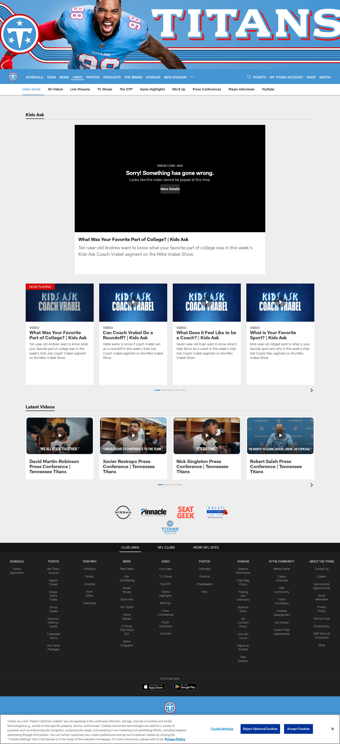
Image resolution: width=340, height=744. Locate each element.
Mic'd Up (165, 603)
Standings (89, 603)
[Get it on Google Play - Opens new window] (185, 689)
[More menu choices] (192, 77)
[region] (170, 729)
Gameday (204, 568)
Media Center (282, 568)
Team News (127, 568)
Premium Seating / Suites (53, 622)
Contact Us (322, 568)
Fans (204, 591)
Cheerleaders (205, 584)
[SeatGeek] (185, 512)
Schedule (17, 561)
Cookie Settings (222, 729)
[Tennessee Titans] (170, 708)
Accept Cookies (298, 729)
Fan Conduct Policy (243, 622)
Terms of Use (322, 618)
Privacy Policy (175, 739)
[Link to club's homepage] (13, 76)
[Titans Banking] (154, 512)
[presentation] (312, 391)
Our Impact (282, 622)
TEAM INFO (89, 561)
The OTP (165, 584)
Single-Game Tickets (53, 595)
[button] (170, 189)
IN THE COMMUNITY (281, 561)
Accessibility (321, 626)
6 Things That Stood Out (127, 630)
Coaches (89, 584)
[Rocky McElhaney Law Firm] (216, 512)
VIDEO (165, 561)
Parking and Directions (243, 595)
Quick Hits (127, 599)
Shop (321, 645)
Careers (321, 576)
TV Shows (165, 576)
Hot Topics (126, 606)
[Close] (333, 729)
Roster (90, 576)
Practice (205, 576)
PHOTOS (204, 561)
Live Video (165, 568)
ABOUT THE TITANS (321, 561)
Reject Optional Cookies (260, 729)
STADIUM (243, 561)
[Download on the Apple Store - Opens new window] (153, 687)
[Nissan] (123, 512)
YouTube (165, 633)
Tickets (53, 561)
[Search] (249, 77)
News (127, 561)
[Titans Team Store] (169, 527)
